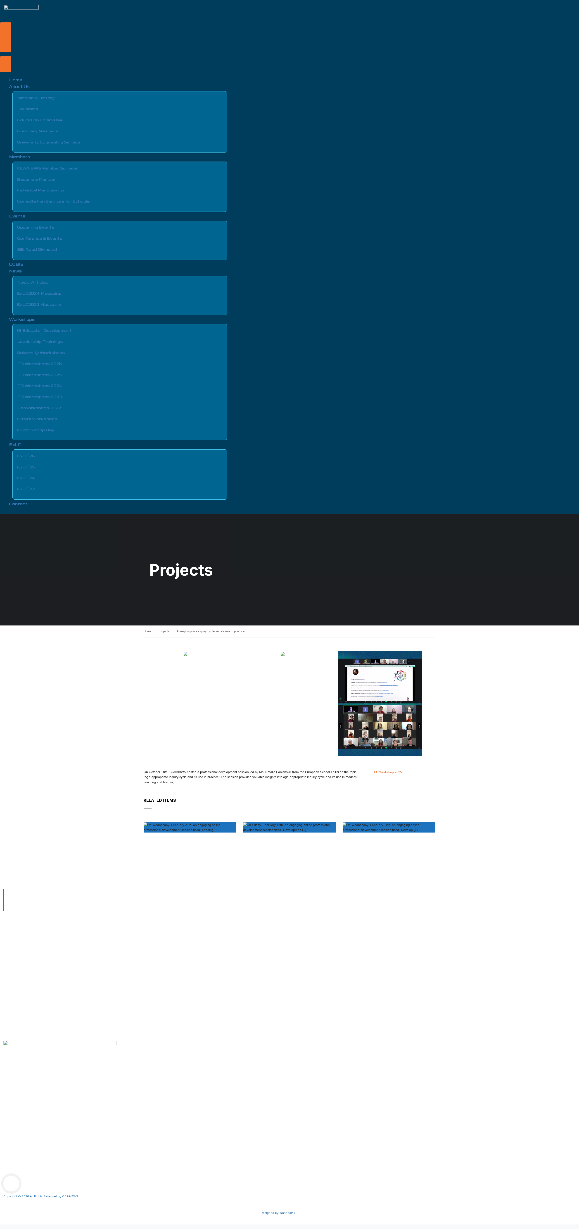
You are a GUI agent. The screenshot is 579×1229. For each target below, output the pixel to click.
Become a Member (36, 179)
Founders (27, 109)
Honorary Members (37, 131)
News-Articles (32, 282)
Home (15, 80)
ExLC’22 (26, 489)
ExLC (15, 444)
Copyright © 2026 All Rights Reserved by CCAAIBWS (40, 1196)
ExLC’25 (26, 467)
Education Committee (40, 120)
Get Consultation (15, 978)
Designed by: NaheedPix (278, 1213)
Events (17, 216)
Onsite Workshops (37, 419)
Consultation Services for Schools (53, 201)
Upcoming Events (35, 227)
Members (19, 157)
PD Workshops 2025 (39, 374)
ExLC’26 (26, 456)
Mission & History (36, 97)
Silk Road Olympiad (37, 249)
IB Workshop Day (35, 430)
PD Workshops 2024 (39, 385)
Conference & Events (39, 238)
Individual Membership (40, 190)
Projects (164, 631)
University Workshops (41, 352)
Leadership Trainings (40, 341)
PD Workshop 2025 (388, 772)
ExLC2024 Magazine (39, 293)
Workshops (22, 319)
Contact (18, 504)
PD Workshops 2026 (39, 363)
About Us (19, 86)
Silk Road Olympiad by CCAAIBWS (28, 964)
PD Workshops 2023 (39, 396)
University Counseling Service (48, 142)
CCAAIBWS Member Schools (47, 168)
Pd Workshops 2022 (39, 408)
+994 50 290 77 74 (26, 893)
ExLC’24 (26, 478)
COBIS (16, 264)
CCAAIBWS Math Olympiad (23, 1029)
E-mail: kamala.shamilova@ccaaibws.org (42, 907)
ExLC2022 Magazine (39, 304)
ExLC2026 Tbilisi (15, 1022)
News (15, 271)
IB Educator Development (44, 330)
